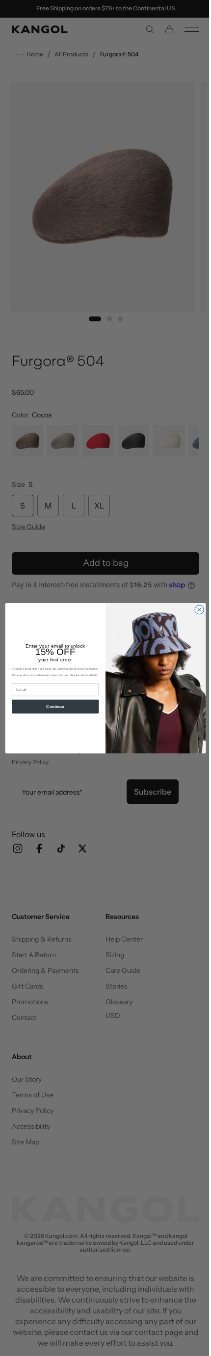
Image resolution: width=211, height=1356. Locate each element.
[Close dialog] (195, 609)
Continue (52, 706)
